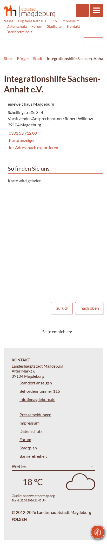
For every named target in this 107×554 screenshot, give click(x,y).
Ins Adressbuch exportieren (33, 147)
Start (8, 58)
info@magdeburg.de (37, 399)
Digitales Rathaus (32, 21)
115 (54, 21)
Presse (8, 21)
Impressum (70, 21)
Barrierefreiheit (19, 32)
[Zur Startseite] (29, 11)
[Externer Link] (37, 39)
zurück (62, 307)
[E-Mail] (90, 331)
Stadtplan (54, 26)
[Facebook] (84, 331)
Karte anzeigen (22, 140)
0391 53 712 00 (22, 132)
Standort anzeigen (35, 382)
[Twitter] (77, 331)
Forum (36, 26)
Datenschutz (16, 26)
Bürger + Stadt (30, 58)
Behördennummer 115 (39, 391)
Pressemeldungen (35, 414)
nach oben (90, 307)
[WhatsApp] (97, 331)
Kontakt (73, 26)
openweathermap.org (39, 496)
